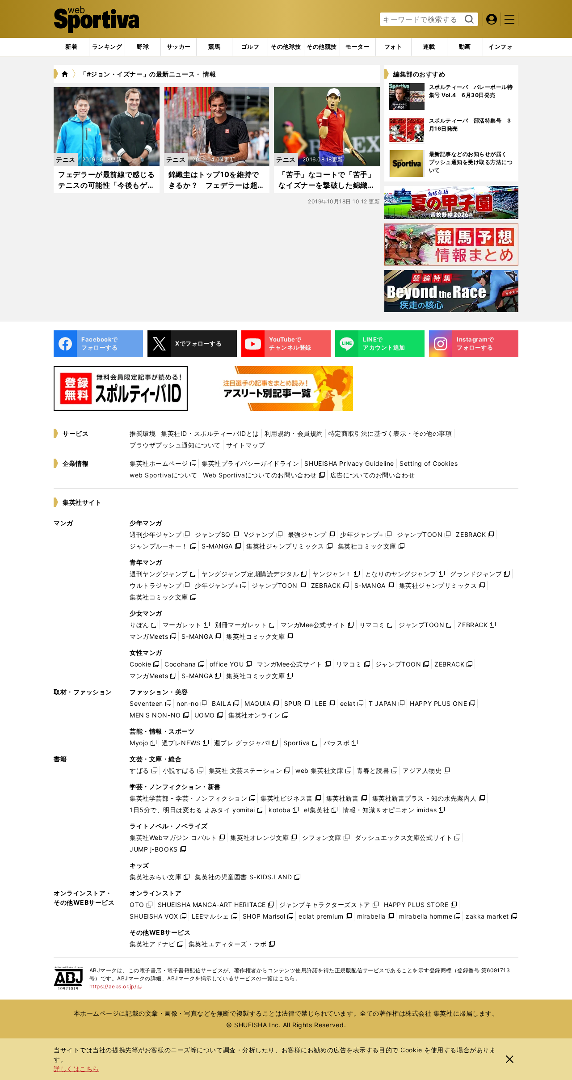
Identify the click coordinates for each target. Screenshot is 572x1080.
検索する (468, 20)
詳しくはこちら (76, 1068)
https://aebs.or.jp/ (116, 986)
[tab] (142, 47)
